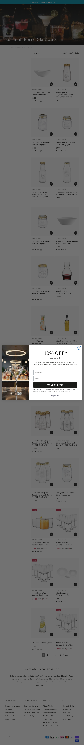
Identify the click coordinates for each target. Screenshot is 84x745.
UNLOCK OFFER (55, 385)
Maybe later (55, 396)
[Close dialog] (79, 348)
